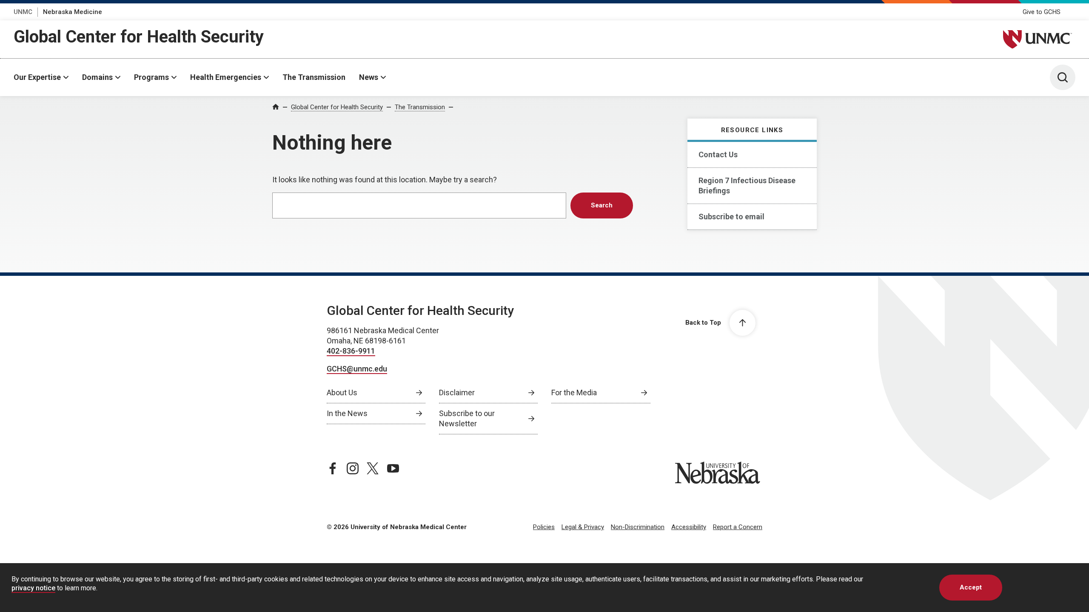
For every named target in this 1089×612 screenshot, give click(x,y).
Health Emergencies (225, 77)
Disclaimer (457, 392)
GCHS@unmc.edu (357, 368)
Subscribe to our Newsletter (467, 418)
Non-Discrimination (637, 527)
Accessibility (688, 527)
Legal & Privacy (583, 527)
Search (602, 205)
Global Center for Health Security (139, 37)
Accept (971, 587)
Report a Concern (737, 527)
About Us (342, 392)
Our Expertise (37, 77)
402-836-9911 (351, 350)
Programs (151, 77)
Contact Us (718, 154)
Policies (544, 527)
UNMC (23, 12)
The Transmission (313, 77)
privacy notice (33, 588)
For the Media (574, 392)
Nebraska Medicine (72, 12)
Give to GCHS (1041, 12)
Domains (97, 77)
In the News (347, 413)
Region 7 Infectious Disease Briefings (746, 185)
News (368, 77)
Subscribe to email (731, 216)
